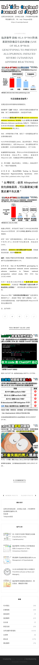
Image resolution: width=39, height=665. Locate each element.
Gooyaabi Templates (19, 662)
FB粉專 (5, 514)
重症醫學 (6, 643)
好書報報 (6, 610)
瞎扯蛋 (5, 639)
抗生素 (5, 622)
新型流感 (6, 626)
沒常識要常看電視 (20, 33)
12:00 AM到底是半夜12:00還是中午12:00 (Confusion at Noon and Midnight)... (23, 571)
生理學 (5, 635)
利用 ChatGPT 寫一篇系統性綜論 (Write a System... (18, 373)
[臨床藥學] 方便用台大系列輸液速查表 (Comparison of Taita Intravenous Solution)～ (23, 548)
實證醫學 (6, 618)
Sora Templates (18, 659)
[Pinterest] (12, 5)
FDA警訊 (6, 605)
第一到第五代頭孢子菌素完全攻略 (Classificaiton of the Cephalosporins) (23, 536)
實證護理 (6, 614)
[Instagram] (15, 5)
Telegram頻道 (8, 516)
